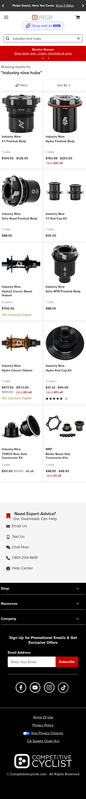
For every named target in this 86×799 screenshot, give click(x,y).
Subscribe (67, 661)
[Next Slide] (83, 5)
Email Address (19, 652)
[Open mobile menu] (6, 17)
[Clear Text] (78, 38)
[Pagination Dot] (37, 58)
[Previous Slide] (3, 5)
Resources (9, 603)
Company (8, 618)
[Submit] (7, 38)
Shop (5, 588)
